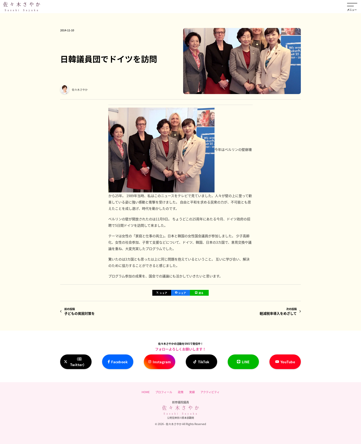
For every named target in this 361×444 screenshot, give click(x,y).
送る (201, 293)
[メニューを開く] (352, 7)
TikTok (203, 361)
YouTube (288, 361)
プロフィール (163, 392)
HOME (146, 392)
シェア (163, 293)
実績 (192, 392)
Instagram (162, 361)
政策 (181, 392)
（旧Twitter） (78, 361)
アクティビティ (210, 392)
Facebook (119, 361)
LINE (246, 361)
